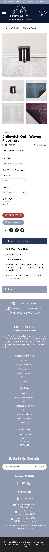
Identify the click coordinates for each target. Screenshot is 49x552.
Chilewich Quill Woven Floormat (25, 28)
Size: (5, 187)
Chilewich (7, 132)
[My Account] (45, 12)
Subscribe (40, 467)
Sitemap (24, 377)
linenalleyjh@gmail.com (27, 504)
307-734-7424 (27, 498)
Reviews (12, 289)
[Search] (40, 12)
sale (24, 410)
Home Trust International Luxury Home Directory (30, 527)
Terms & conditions (24, 364)
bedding (24, 393)
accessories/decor (24, 414)
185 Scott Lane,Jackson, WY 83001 (27, 512)
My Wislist (24, 445)
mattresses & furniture (24, 405)
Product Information (18, 240)
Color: (6, 175)
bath (25, 401)
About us (24, 360)
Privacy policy (24, 369)
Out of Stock (15, 215)
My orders (24, 441)
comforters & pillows (24, 397)
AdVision (29, 544)
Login (24, 438)
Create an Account (24, 434)
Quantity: (7, 198)
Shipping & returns (25, 373)
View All (24, 422)
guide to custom (24, 418)
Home (5, 28)
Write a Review (40, 145)
